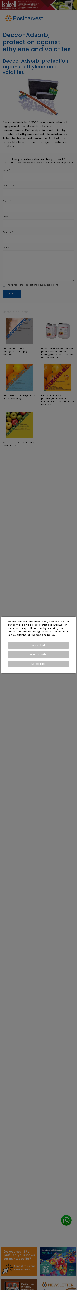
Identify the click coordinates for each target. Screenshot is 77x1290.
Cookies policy (45, 634)
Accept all (38, 645)
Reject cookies (39, 654)
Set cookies (38, 664)
